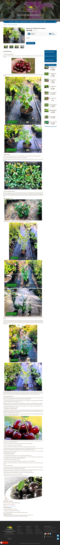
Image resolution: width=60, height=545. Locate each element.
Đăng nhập (5, 0)
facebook (45, 534)
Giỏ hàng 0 (14, 0)
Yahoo (48, 534)
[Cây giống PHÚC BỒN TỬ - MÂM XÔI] (46, 110)
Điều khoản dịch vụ (20, 532)
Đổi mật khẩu (37, 529)
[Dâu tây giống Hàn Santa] (46, 80)
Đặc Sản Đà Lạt (28, 527)
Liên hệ (44, 21)
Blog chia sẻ (19, 530)
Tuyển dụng (19, 529)
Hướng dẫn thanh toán (33, 21)
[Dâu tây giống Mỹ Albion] (46, 73)
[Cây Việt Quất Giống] (46, 104)
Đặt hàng (31, 43)
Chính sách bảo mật (50, 60)
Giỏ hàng (36, 527)
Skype (50, 534)
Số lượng (28, 37)
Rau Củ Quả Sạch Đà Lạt (30, 533)
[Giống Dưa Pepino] (46, 116)
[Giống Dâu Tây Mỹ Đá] (46, 122)
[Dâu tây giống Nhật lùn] (46, 86)
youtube (47, 534)
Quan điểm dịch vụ (38, 530)
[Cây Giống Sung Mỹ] (46, 93)
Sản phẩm (16, 21)
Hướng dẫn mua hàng (24, 21)
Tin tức (40, 21)
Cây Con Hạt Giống (29, 532)
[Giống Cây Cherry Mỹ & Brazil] (46, 67)
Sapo (39, 543)
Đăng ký (10, 0)
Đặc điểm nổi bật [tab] (7, 51)
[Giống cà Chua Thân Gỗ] (46, 98)
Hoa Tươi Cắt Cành (29, 530)
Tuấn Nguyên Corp (49, 536)
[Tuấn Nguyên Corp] (30, 7)
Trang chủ (12, 21)
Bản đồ (18, 527)
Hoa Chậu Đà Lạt (28, 529)
